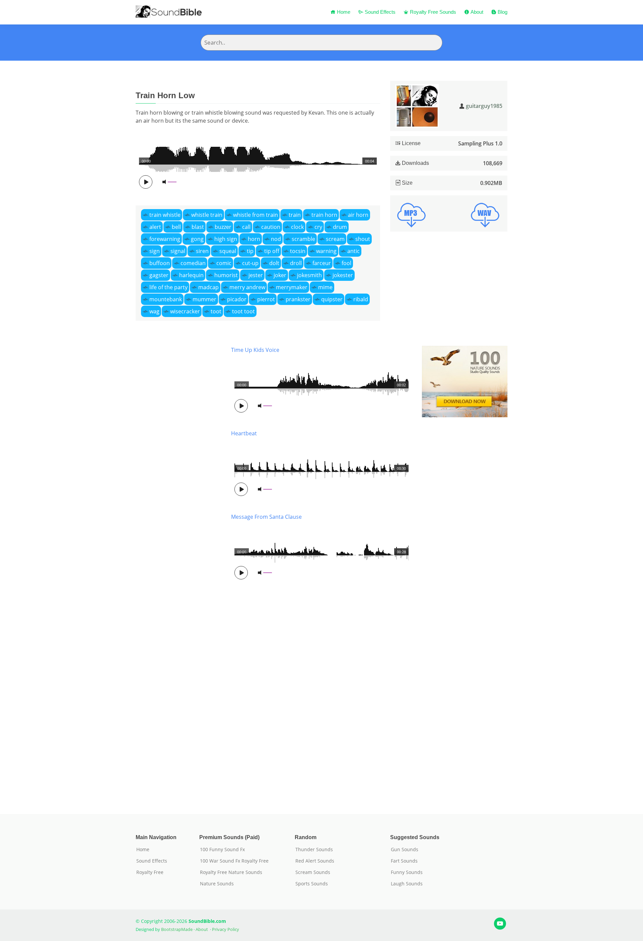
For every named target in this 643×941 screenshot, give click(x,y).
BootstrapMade (177, 929)
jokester (343, 275)
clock (297, 227)
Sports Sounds (311, 883)
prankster (298, 299)
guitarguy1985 (484, 106)
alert (155, 227)
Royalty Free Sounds (432, 12)
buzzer (223, 227)
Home (343, 12)
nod (276, 239)
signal (177, 251)
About (476, 12)
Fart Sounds (404, 861)
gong (197, 239)
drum (340, 227)
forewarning (164, 239)
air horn (358, 214)
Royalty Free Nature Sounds (231, 872)
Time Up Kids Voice (255, 350)
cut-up (250, 263)
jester (255, 275)
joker (280, 275)
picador (236, 299)
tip (250, 251)
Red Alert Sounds (314, 861)
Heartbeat (244, 433)
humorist (226, 275)
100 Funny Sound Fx (222, 849)
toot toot (243, 311)
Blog (501, 12)
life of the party (168, 287)
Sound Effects (379, 12)
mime (325, 287)
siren (202, 251)
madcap (208, 287)
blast (198, 227)
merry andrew (247, 287)
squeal (227, 251)
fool (346, 263)
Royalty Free (149, 872)
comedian (193, 263)
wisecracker (185, 311)
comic (223, 263)
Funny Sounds (407, 872)
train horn (324, 214)
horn (254, 239)
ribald (360, 299)
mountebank (165, 299)
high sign (225, 239)
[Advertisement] (178, 570)
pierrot (266, 299)
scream (335, 239)
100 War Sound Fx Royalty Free (234, 861)
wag (154, 311)
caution (270, 227)
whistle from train (255, 214)
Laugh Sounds (407, 883)
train (295, 214)
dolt (274, 263)
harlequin (191, 275)
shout (362, 239)
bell (176, 227)
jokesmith (309, 275)
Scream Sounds (312, 872)
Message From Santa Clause (266, 516)
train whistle (165, 214)
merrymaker (291, 287)
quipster (332, 299)
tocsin (297, 251)
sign (154, 251)
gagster (158, 275)
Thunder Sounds (314, 849)
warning (326, 251)
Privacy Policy (225, 929)
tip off (271, 251)
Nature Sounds (217, 883)
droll (296, 263)
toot (216, 311)
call (246, 227)
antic (353, 251)
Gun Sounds (404, 849)
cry (318, 227)
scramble (303, 239)
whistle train (206, 214)
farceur (321, 263)
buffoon (159, 263)
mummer (204, 299)
